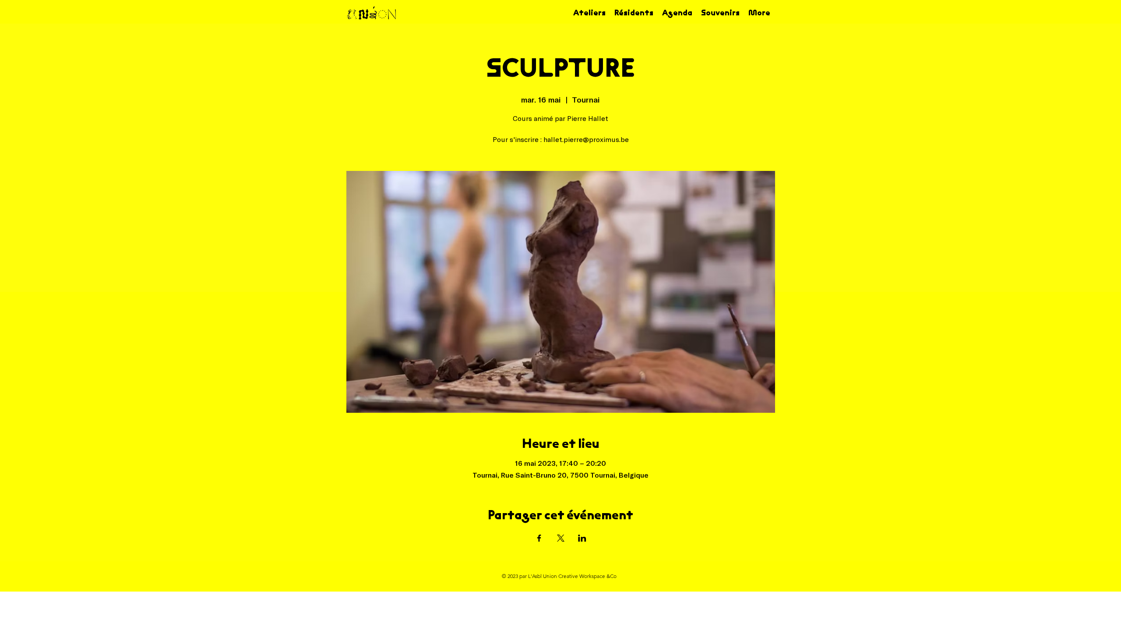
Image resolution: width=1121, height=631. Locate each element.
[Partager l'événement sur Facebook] (539, 538)
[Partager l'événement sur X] (561, 538)
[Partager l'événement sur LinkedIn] (582, 538)
